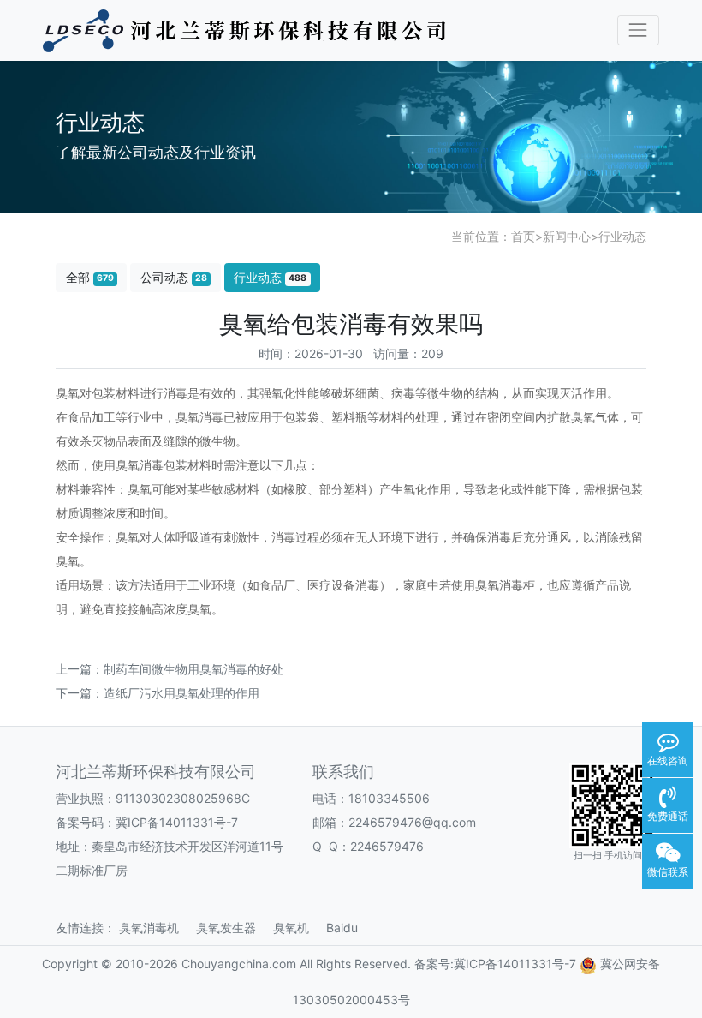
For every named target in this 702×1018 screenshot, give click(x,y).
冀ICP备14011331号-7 (177, 822)
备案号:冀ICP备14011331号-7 (495, 963)
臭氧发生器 (233, 927)
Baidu (349, 927)
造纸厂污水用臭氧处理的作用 (181, 693)
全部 (90, 277)
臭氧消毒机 (156, 927)
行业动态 (622, 236)
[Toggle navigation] (638, 30)
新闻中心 (567, 236)
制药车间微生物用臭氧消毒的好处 (193, 669)
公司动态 (173, 277)
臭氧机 (298, 927)
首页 (523, 236)
